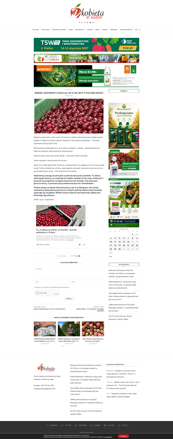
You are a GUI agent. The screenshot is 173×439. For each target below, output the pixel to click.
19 (120, 245)
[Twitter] (82, 22)
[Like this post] (72, 256)
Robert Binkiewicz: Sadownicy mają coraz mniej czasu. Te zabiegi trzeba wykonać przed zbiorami (122, 285)
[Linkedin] (87, 22)
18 (115, 245)
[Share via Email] (79, 256)
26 (120, 249)
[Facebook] (79, 22)
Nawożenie (113, 29)
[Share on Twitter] (75, 256)
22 (133, 245)
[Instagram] (84, 22)
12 (120, 242)
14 (128, 242)
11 (115, 242)
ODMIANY (105, 29)
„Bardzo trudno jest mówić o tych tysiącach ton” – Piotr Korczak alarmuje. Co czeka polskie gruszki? (123, 385)
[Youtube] (90, 22)
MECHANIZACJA (79, 29)
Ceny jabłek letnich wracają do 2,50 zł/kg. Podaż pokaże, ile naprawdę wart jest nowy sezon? (123, 296)
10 (111, 242)
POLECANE (35, 29)
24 (111, 249)
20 (124, 245)
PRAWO (97, 29)
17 (111, 245)
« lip (110, 256)
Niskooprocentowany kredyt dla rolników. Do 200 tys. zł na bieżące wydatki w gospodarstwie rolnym (122, 273)
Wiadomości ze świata (59, 29)
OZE (136, 29)
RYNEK (71, 29)
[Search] (140, 29)
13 (124, 242)
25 (115, 249)
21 (128, 245)
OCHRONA (90, 29)
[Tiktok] (93, 22)
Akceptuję (123, 436)
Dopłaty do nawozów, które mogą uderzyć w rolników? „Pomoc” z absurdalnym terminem (121, 374)
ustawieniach (108, 437)
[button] (36, 334)
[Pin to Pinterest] (77, 256)
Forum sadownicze (126, 29)
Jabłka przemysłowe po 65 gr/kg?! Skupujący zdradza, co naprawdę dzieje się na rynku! (123, 308)
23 (137, 245)
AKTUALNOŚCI (45, 29)
